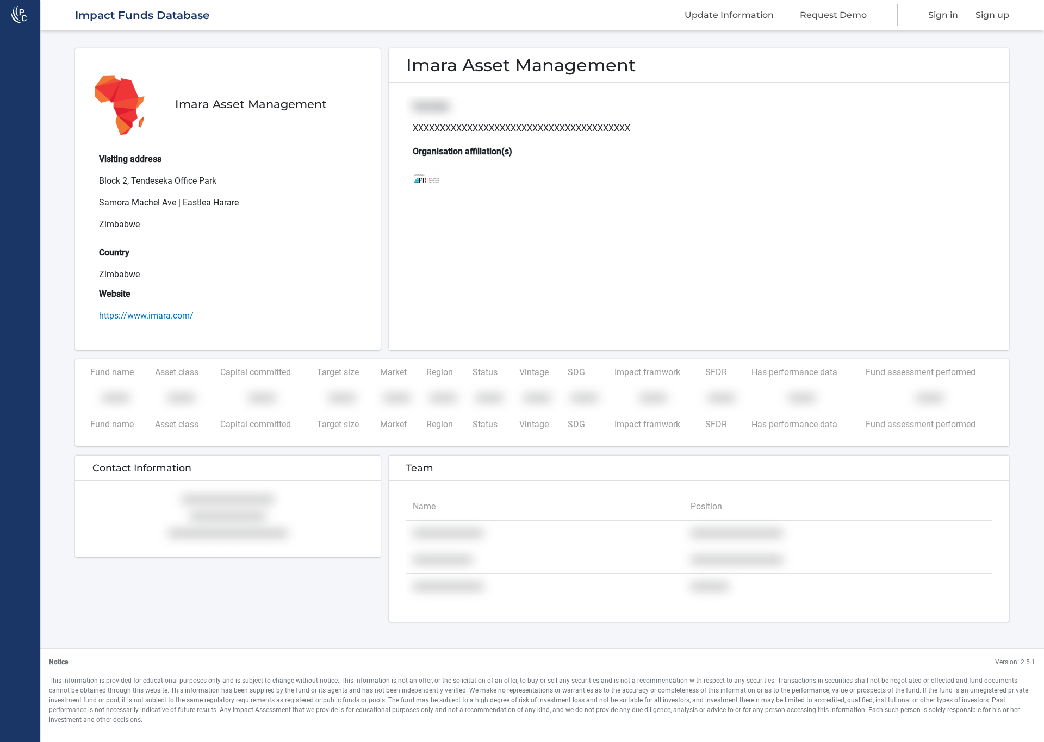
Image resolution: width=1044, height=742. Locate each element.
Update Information (729, 15)
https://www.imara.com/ (146, 315)
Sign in (943, 15)
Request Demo (833, 15)
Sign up (992, 15)
